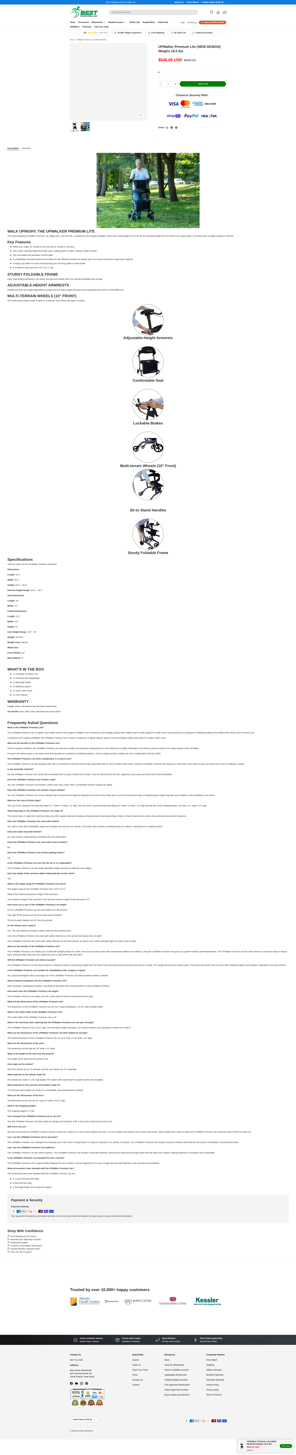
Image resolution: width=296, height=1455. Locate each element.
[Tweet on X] (167, 127)
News (167, 1360)
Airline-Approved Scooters (176, 1390)
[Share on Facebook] (171, 127)
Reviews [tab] (26, 148)
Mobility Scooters (115, 22)
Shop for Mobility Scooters (176, 1370)
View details (286, 1446)
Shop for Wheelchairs (174, 1365)
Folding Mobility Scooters (176, 1380)
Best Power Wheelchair (84, 1431)
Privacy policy (212, 1390)
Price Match (193, 2)
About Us (179, 2)
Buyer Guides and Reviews (177, 1395)
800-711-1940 (76, 1360)
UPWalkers (75, 27)
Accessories (83, 22)
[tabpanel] (148, 671)
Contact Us (137, 1380)
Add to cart (203, 84)
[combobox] (153, 12)
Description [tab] (13, 148)
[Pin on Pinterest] (176, 127)
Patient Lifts (163, 22)
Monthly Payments (214, 1375)
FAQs (134, 1375)
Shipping (210, 1365)
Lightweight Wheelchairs (175, 1375)
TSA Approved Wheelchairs (177, 1385)
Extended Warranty (215, 1380)
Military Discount (214, 1370)
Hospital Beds (149, 22)
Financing (86, 27)
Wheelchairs (97, 22)
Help (183, 23)
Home (72, 22)
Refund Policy (212, 1385)
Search (135, 1360)
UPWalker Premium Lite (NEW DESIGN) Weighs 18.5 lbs (92, 40)
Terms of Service (214, 1395)
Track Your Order (101, 27)
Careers (136, 1385)
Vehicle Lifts (134, 22)
